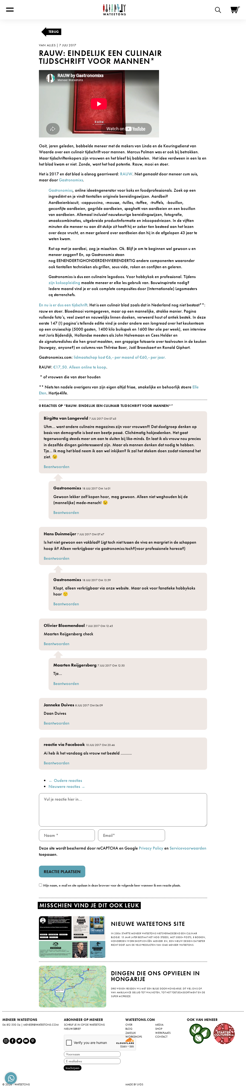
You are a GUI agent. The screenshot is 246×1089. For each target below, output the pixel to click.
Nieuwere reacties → (67, 786)
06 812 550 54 (11, 1025)
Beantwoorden (56, 466)
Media (159, 1025)
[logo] (114, 9)
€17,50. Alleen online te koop (79, 367)
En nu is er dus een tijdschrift (63, 305)
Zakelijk (130, 1033)
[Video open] (219, 9)
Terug (54, 32)
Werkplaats (163, 1033)
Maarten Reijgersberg (75, 665)
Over (128, 1025)
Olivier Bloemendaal (64, 625)
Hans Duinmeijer (60, 533)
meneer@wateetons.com (41, 1025)
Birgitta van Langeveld (66, 418)
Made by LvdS (134, 1084)
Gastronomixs (71, 180)
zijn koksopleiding (64, 282)
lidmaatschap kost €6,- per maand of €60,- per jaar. (120, 357)
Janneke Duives (59, 705)
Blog (128, 1029)
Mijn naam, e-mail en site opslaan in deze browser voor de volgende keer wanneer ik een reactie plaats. (112, 885)
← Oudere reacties (65, 780)
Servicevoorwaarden (188, 848)
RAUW (126, 174)
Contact (161, 1037)
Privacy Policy (151, 848)
